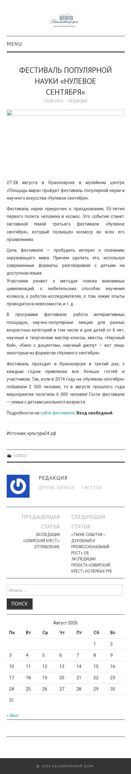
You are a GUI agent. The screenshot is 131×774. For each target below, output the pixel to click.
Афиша (20, 455)
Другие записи (56, 487)
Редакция (78, 100)
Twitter (91, 487)
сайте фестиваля (57, 412)
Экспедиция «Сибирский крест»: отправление (41, 540)
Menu (14, 44)
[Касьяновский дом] (66, 20)
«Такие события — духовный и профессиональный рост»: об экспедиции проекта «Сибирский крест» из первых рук (91, 552)
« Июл (12, 715)
